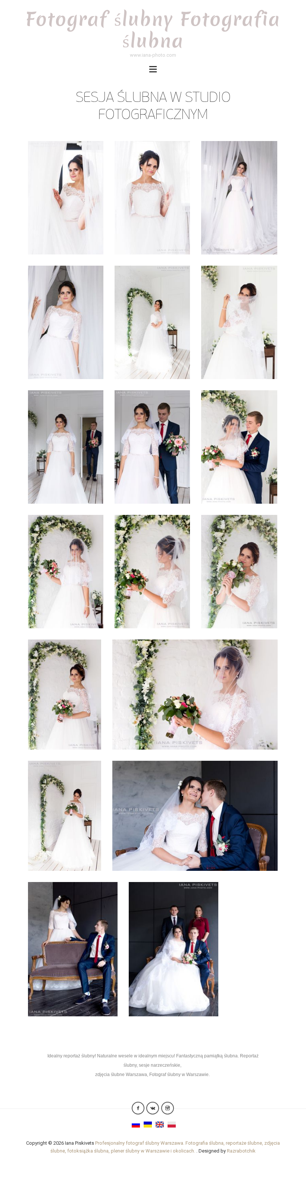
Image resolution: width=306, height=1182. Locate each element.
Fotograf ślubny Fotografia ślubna (153, 29)
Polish (171, 1125)
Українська (147, 1125)
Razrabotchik (241, 1151)
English (159, 1125)
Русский (135, 1125)
